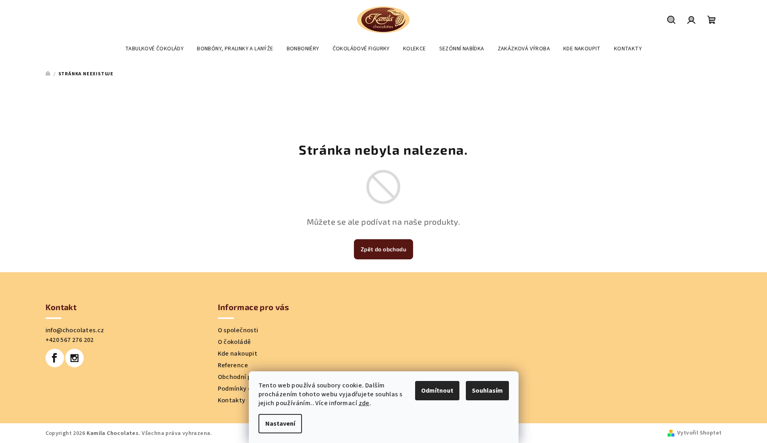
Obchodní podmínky (247, 377)
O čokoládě (234, 341)
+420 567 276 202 (69, 339)
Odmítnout (437, 390)
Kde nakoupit (238, 353)
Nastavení (280, 423)
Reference (233, 365)
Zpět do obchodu (383, 249)
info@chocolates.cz (74, 330)
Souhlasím (487, 390)
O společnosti (238, 330)
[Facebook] (54, 358)
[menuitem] (154, 48)
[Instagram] (74, 358)
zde (364, 403)
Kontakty (232, 400)
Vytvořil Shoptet (699, 433)
